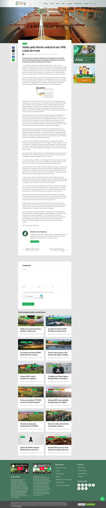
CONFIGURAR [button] (82, 504)
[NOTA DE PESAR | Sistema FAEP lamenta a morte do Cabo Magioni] (31, 439)
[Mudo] (24, 473)
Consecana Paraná (82, 470)
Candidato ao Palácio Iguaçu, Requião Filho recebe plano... (58, 377)
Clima (63, 3)
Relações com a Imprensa (29, 54)
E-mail (39, 286)
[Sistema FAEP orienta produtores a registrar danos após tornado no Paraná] (31, 368)
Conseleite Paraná (82, 473)
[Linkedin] (86, 485)
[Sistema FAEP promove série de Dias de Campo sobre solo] (58, 439)
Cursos (57, 3)
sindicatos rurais (19, 490)
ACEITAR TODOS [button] (90, 504)
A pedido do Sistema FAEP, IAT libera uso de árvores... (57, 330)
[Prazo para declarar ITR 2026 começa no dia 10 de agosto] (31, 392)
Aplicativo (58, 476)
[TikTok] (93, 485)
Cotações (69, 3)
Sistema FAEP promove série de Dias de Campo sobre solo (58, 449)
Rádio (31, 413)
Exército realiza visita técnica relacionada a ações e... (58, 425)
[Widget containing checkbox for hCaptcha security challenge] (33, 296)
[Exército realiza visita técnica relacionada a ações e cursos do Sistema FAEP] (58, 415)
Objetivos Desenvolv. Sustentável (64, 479)
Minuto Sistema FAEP (24, 413)
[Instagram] (78, 485)
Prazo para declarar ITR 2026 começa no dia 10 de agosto (30, 401)
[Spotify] (82, 488)
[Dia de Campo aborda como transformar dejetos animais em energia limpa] (58, 344)
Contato (86, 3)
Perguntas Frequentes (61, 467)
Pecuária (50, 342)
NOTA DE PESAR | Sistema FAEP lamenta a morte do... (29, 449)
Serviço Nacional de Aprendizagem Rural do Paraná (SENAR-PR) (19, 488)
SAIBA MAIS (19, 506)
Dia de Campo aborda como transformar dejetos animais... (58, 354)
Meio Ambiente (56, 318)
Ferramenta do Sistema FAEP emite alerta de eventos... (30, 354)
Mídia (51, 3)
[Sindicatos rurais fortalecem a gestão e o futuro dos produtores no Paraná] (31, 320)
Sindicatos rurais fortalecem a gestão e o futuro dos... (30, 330)
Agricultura (23, 365)
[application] (20, 469)
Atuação (22, 318)
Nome (23, 286)
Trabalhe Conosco (60, 482)
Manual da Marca (60, 473)
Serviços (24, 43)
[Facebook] (82, 485)
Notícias (46, 3)
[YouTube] (89, 485)
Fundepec (80, 476)
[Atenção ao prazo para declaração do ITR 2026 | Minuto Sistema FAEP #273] (31, 415)
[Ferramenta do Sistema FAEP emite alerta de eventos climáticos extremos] (31, 344)
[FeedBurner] (86, 488)
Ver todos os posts (34, 241)
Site (53, 286)
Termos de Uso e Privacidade (63, 485)
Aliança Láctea (81, 467)
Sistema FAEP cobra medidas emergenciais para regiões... (58, 401)
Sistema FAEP (78, 3)
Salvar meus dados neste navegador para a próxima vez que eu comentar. (38, 292)
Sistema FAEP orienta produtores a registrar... (28, 377)
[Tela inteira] (27, 473)
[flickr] (78, 488)
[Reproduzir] (12, 473)
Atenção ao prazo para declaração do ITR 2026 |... (29, 425)
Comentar (49, 54)
